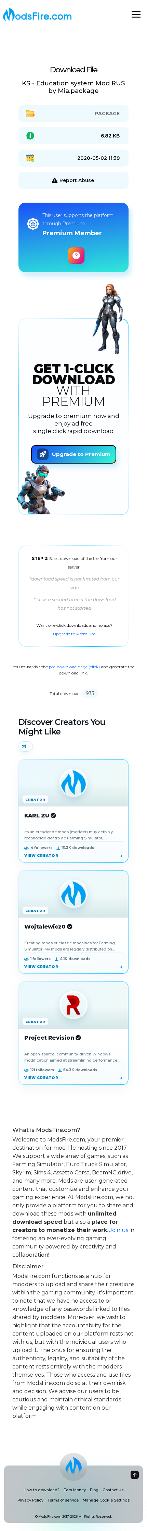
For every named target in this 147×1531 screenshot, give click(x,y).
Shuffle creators (25, 746)
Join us (118, 1230)
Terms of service (63, 1500)
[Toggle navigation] (136, 14)
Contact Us (113, 1490)
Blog (94, 1490)
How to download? (41, 1490)
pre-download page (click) (74, 666)
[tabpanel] (73, 596)
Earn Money (75, 1490)
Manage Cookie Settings (106, 1500)
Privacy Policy (30, 1500)
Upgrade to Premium (74, 633)
